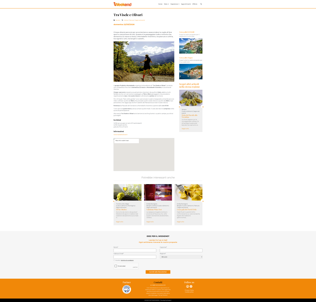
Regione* (163, 253)
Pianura (131, 20)
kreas (168, 300)
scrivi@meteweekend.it (158, 285)
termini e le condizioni (127, 260)
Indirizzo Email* (119, 253)
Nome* (116, 247)
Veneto (118, 20)
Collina (126, 20)
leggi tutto (193, 127)
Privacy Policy (189, 290)
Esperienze (174, 4)
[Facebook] (187, 286)
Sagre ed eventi (140, 20)
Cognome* (163, 247)
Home (160, 4)
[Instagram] (191, 286)
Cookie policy (189, 292)
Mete (165, 4)
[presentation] (179, 106)
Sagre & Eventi (186, 4)
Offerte (194, 4)
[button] (201, 4)
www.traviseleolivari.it (120, 134)
